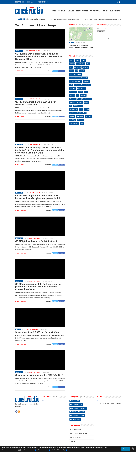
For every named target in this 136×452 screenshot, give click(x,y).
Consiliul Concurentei (75, 81)
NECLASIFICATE (76, 415)
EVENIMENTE (115, 11)
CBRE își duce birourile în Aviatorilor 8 (36, 241)
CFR (71, 67)
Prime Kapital (73, 109)
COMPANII (61, 11)
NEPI (78, 99)
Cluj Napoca (77, 67)
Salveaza (125, 449)
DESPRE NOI (19, 2)
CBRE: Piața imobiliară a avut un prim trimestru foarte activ (35, 103)
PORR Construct (78, 106)
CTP (71, 84)
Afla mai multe (116, 449)
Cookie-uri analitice (43, 450)
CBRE (88, 63)
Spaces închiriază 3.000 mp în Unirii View (37, 332)
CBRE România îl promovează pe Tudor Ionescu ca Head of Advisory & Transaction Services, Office (38, 56)
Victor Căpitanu (74, 123)
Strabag (72, 116)
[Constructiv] (29, 12)
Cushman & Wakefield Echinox (82, 84)
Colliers (82, 70)
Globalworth (73, 92)
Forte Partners (81, 88)
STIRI (54, 11)
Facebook (62, 71)
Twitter (55, 71)
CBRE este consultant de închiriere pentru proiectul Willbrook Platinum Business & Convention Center (38, 287)
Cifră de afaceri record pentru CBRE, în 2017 (39, 375)
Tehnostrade (79, 116)
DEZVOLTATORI (82, 11)
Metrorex (72, 99)
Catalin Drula (80, 63)
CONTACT (31, 2)
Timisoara (80, 120)
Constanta (86, 81)
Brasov (84, 60)
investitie (72, 95)
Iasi (86, 92)
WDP (82, 123)
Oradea (86, 102)
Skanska (86, 109)
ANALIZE (71, 11)
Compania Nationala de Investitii (78, 77)
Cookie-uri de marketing (58, 450)
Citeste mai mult (20, 71)
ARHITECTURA (95, 11)
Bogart (77, 60)
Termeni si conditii (75, 429)
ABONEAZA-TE (43, 2)
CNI (77, 70)
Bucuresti (72, 63)
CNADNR (85, 67)
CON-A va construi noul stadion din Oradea (63, 19)
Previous (71, 34)
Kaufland (83, 95)
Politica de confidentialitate (78, 433)
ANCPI (71, 60)
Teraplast (88, 116)
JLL (78, 95)
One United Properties (76, 102)
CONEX (105, 11)
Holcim (81, 92)
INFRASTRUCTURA (77, 408)
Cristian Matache (35, 50)
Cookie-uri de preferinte (28, 450)
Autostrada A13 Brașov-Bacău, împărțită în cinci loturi (81, 46)
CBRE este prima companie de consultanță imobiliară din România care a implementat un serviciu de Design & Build (40, 150)
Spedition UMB (74, 113)
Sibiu (80, 109)
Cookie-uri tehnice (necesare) (9, 450)
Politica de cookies (75, 437)
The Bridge (73, 120)
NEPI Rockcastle (86, 99)
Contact (72, 441)
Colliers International (75, 74)
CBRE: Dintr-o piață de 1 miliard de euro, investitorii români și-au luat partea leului (37, 197)
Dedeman (72, 88)
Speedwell (83, 113)
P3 (70, 106)
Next (90, 34)
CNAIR (71, 70)
